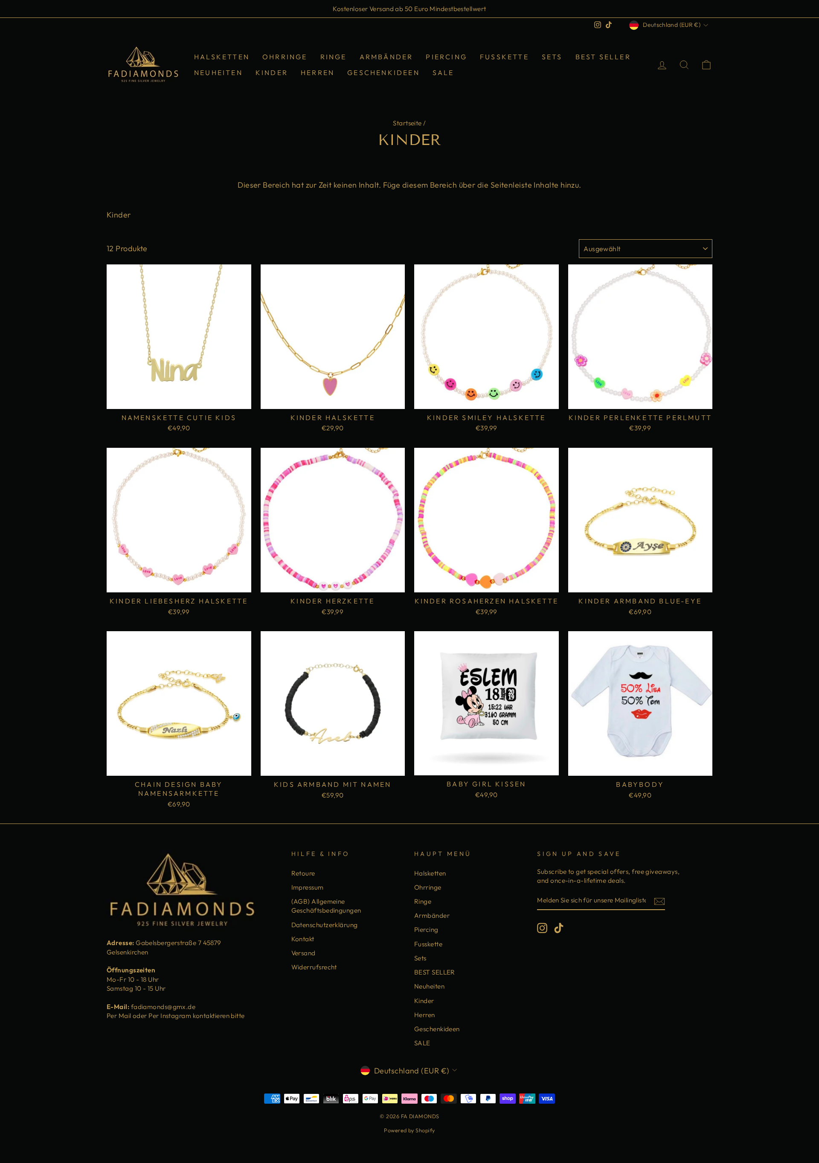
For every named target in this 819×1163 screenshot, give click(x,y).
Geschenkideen (383, 72)
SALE (443, 72)
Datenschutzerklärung (324, 925)
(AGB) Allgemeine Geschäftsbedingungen (326, 905)
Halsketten (222, 56)
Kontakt (302, 939)
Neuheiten (218, 72)
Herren (317, 72)
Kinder (272, 72)
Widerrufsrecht (314, 967)
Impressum (307, 887)
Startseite (407, 123)
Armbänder (386, 56)
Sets (552, 56)
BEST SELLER (603, 56)
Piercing (446, 56)
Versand (303, 953)
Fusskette (504, 56)
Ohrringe (285, 56)
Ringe (333, 56)
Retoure (303, 873)
